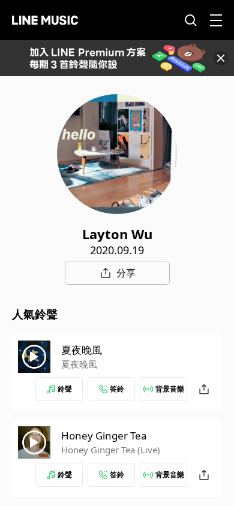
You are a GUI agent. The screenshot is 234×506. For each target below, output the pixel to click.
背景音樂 (169, 389)
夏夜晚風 (81, 350)
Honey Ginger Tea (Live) (110, 450)
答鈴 (117, 389)
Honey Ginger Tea (104, 435)
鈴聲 (65, 389)
